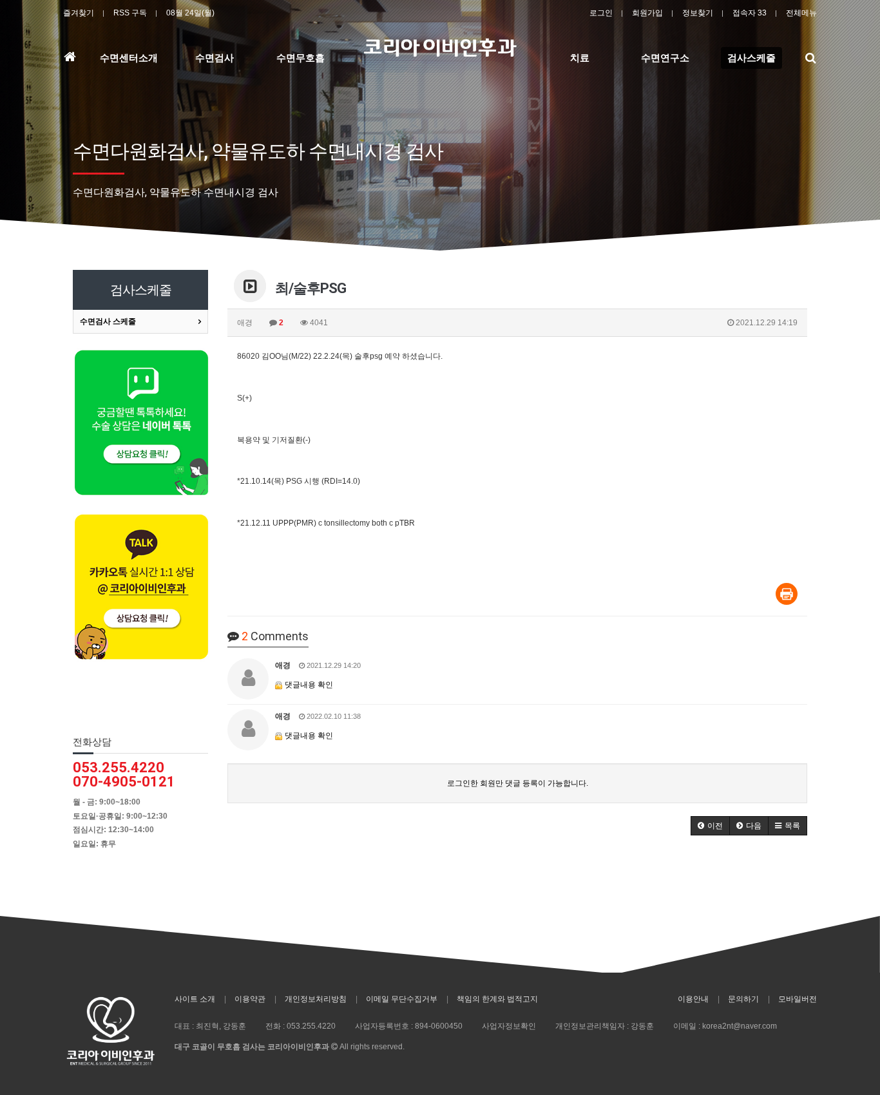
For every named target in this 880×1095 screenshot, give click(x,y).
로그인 (601, 12)
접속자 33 (749, 12)
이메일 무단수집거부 (401, 999)
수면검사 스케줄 (108, 321)
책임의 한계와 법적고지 (497, 999)
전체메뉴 (801, 12)
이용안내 (693, 999)
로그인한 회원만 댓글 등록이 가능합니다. (517, 783)
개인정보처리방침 (316, 999)
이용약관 (249, 999)
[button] (710, 825)
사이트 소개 (195, 999)
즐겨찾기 (78, 12)
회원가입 (647, 12)
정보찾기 (697, 12)
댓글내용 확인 (309, 684)
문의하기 (743, 999)
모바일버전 (797, 999)
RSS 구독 (130, 12)
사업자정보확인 (509, 1026)
